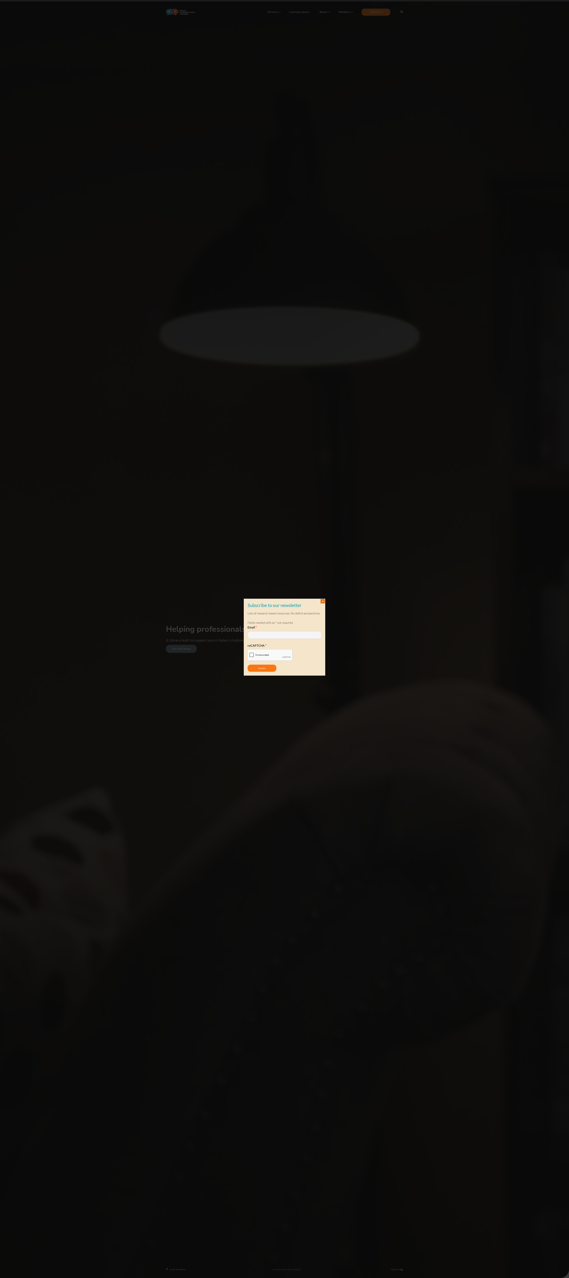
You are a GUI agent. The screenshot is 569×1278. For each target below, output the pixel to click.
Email (252, 627)
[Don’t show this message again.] (323, 601)
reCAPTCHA (257, 645)
